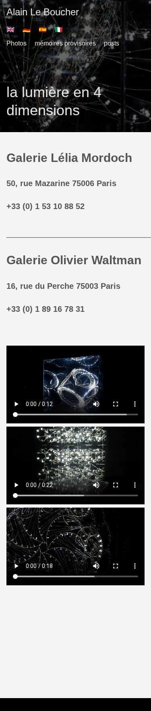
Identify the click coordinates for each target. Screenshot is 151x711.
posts (111, 43)
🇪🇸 (43, 29)
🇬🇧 (10, 29)
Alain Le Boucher (42, 11)
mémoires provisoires (65, 43)
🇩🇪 (27, 29)
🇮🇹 (59, 29)
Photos (16, 43)
